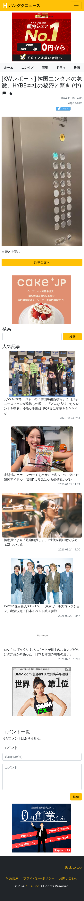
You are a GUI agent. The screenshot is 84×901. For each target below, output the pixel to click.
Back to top (73, 867)
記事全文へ (42, 262)
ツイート (66, 108)
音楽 (45, 67)
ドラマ (61, 67)
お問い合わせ (68, 878)
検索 (72, 337)
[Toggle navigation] (76, 5)
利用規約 (12, 878)
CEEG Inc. (33, 886)
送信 (76, 797)
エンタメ (27, 67)
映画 (77, 67)
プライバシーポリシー (39, 878)
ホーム (8, 67)
